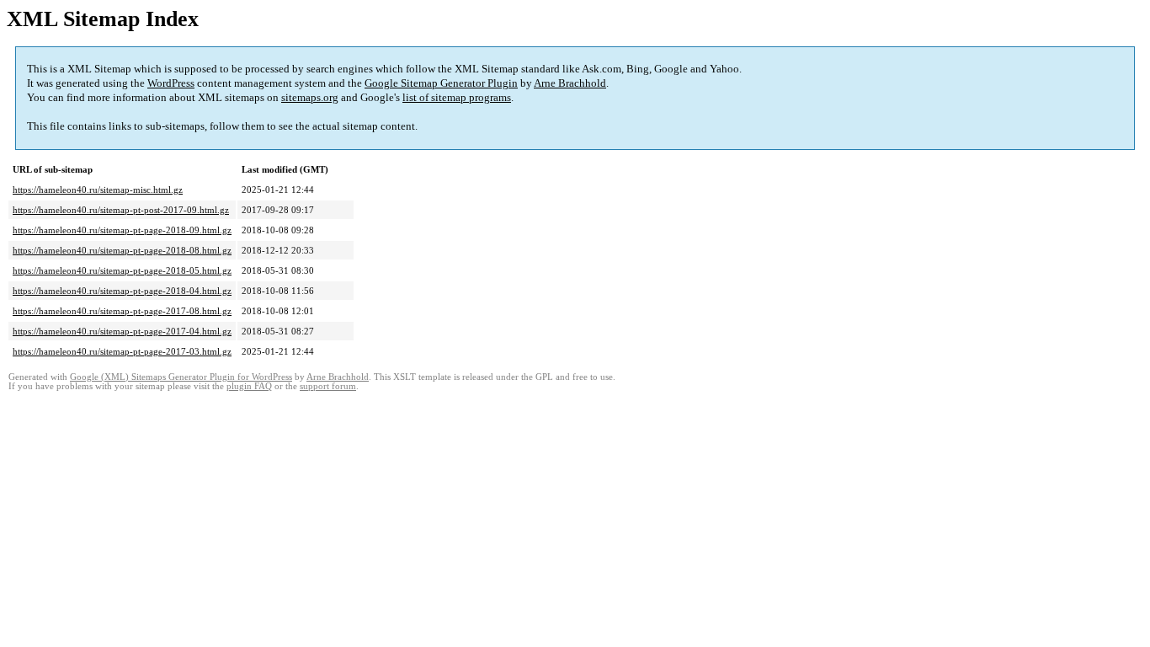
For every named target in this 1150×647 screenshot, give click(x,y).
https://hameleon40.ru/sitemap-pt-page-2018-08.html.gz (122, 250)
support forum (328, 386)
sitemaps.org (309, 97)
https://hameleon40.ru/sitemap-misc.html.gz (98, 189)
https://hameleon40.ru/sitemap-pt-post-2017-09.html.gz (121, 210)
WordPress (170, 83)
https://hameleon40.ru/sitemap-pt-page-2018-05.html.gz (122, 270)
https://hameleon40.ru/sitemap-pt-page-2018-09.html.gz (122, 230)
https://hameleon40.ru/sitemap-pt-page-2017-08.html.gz (122, 311)
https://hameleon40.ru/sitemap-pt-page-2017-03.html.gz (122, 351)
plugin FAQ (249, 386)
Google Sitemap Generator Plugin (441, 83)
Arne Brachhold (570, 83)
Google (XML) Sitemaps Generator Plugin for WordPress (181, 377)
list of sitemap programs (456, 97)
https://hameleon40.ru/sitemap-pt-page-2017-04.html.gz (122, 331)
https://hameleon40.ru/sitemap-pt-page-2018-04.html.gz (122, 291)
